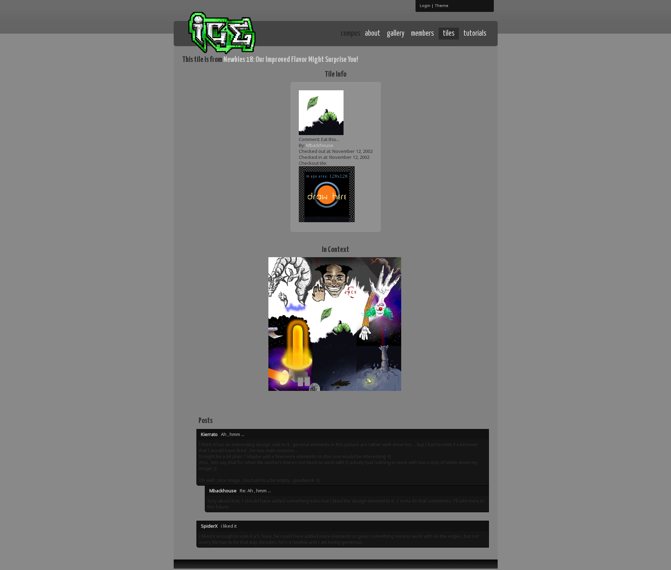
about (372, 33)
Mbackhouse (319, 145)
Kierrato (209, 434)
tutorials (474, 33)
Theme (441, 5)
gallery (395, 33)
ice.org (234, 33)
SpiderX (209, 526)
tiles (449, 33)
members (422, 33)
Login (425, 5)
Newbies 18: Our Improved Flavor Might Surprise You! (290, 60)
